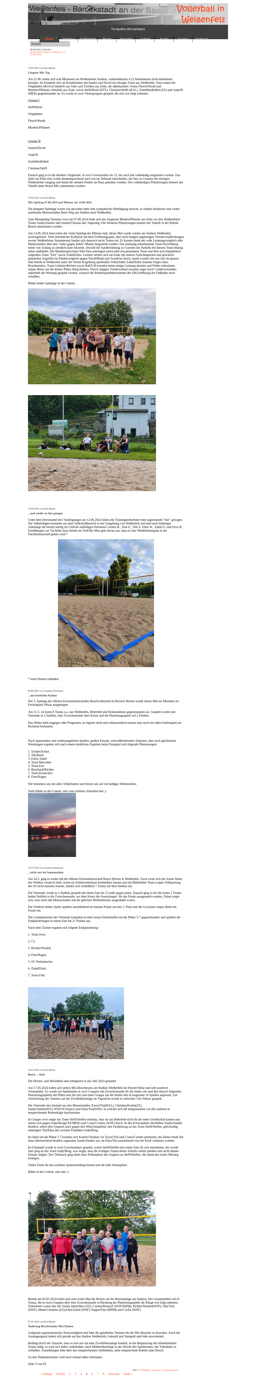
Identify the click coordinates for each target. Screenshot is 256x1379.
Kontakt (126, 39)
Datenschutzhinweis (171, 1370)
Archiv (164, 39)
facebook (202, 39)
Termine (68, 39)
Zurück (60, 1374)
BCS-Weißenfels (143, 1370)
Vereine (183, 39)
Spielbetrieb (88, 39)
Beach (107, 39)
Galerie (145, 39)
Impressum (156, 1370)
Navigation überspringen (128, 29)
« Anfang (46, 1374)
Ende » (128, 1374)
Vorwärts (114, 1374)
